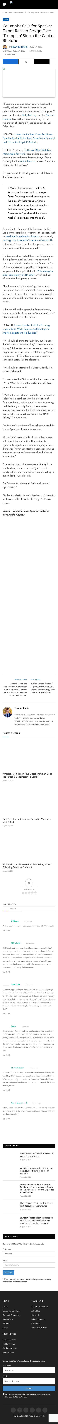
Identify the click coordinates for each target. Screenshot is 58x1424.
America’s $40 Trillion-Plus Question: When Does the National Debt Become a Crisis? (27, 775)
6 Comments (36, 51)
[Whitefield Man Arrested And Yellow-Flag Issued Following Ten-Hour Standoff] (29, 846)
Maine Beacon (27, 161)
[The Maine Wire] (33, 4)
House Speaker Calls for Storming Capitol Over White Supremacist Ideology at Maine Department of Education (26, 328)
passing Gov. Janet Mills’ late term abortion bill (27, 240)
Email (5, 1260)
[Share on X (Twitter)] (26, 61)
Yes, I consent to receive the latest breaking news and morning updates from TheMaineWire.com (27, 1280)
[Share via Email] (42, 61)
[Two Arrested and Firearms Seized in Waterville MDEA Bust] (29, 800)
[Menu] (4, 4)
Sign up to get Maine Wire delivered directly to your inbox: (24, 1244)
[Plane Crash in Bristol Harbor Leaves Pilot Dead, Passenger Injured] (10, 1207)
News (10, 12)
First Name (7, 1249)
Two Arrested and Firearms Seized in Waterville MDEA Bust (27, 820)
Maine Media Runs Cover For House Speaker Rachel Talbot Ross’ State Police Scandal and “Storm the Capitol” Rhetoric (29, 138)
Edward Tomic (19, 47)
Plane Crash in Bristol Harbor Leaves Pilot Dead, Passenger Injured (36, 1204)
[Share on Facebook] (10, 61)
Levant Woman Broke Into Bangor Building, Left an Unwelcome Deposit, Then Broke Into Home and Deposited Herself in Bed (37, 1188)
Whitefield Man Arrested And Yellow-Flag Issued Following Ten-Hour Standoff (27, 866)
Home (5, 12)
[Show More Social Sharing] (52, 61)
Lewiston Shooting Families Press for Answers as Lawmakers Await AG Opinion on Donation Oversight (36, 1220)
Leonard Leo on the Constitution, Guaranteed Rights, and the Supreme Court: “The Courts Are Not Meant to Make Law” (15, 689)
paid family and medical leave (22, 236)
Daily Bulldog (29, 115)
